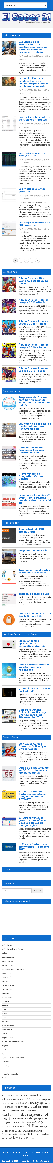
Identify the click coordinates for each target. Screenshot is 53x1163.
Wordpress (6, 1078)
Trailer (4, 1070)
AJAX (29, 1095)
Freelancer (6, 1001)
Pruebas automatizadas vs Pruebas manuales (34, 571)
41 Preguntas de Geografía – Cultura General (31, 476)
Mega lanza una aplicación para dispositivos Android (32, 643)
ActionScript (7, 1095)
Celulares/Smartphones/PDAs (20, 634)
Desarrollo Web (17, 1107)
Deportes (5, 993)
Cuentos (5, 981)
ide (22, 1115)
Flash (16, 1110)
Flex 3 (34, 1110)
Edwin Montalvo (28, 56)
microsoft (31, 1122)
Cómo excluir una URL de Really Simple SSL (35, 614)
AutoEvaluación (12, 391)
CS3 (22, 1099)
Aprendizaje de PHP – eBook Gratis (33, 530)
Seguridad (22, 59)
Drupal (32, 1107)
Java (28, 1114)
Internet (5, 1013)
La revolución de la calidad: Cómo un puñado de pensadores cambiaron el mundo (34, 82)
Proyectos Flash (42, 1134)
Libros (6, 869)
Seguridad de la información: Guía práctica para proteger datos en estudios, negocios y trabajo (33, 46)
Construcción (7, 977)
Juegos (4, 1017)
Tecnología (6, 1066)
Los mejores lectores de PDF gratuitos (34, 223)
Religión (5, 1046)
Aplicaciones (24, 127)
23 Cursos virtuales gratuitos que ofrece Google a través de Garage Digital (32, 821)
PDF (24, 1127)
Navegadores (7, 1029)
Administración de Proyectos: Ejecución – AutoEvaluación (33, 450)
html (11, 1115)
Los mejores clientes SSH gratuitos (32, 154)
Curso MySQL (35, 1103)
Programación (11, 522)
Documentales (7, 997)
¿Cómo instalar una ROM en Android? (34, 689)
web (12, 1137)
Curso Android (7, 1103)
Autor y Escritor (7, 961)
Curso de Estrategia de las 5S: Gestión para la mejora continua (34, 770)
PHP (30, 1126)
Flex (30, 1110)
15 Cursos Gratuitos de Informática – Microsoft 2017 (34, 847)
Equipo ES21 (27, 90)
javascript (40, 1114)
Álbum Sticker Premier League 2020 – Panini (33, 346)
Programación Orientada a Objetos (18, 1134)
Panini (18, 1126)
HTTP (17, 1114)
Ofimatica (5, 1033)
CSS (28, 1098)
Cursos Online (11, 737)
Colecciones (10, 272)
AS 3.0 (18, 1099)
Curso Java (21, 1103)
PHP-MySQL (41, 1126)
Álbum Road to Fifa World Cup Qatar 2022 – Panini (34, 281)
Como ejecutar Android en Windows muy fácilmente (34, 667)
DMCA (25, 1155)
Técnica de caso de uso (34, 593)
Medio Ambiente (8, 1025)
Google (5, 1115)
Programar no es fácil (33, 550)
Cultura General (25, 93)
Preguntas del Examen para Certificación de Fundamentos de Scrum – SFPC (34, 401)
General (5, 1005)
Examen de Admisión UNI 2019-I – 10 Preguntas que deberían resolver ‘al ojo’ (35, 499)
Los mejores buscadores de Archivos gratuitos (34, 118)
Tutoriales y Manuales (10, 1074)
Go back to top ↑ (41, 1160)
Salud (4, 1050)
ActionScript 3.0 (20, 1095)
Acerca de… (16, 1152)
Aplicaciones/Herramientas (12, 949)
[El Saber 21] (26, 23)
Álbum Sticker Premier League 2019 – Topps (33, 369)
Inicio (6, 1152)
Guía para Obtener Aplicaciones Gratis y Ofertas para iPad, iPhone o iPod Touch (32, 713)
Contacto (28, 1152)
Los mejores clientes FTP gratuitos (35, 190)
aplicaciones (8, 1099)
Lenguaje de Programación (16, 1118)
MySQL (39, 1122)
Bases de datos (7, 965)
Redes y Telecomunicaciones (13, 1041)
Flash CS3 (24, 1110)
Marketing (5, 1021)
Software (5, 1062)
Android (37, 1095)
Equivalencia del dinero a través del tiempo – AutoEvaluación (35, 426)
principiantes (10, 1130)
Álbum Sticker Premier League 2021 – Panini (33, 322)
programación (30, 1130)
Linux (23, 1122)
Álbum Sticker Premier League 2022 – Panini (33, 301)
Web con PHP (23, 1138)
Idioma (4, 1009)
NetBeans (8, 1126)
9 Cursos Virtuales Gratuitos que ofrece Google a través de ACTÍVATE (32, 795)
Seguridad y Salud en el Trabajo (14, 1058)
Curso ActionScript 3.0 (40, 1099)
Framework (42, 1111)
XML (33, 1138)
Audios (4, 953)
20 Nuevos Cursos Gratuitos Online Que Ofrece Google (32, 746)
